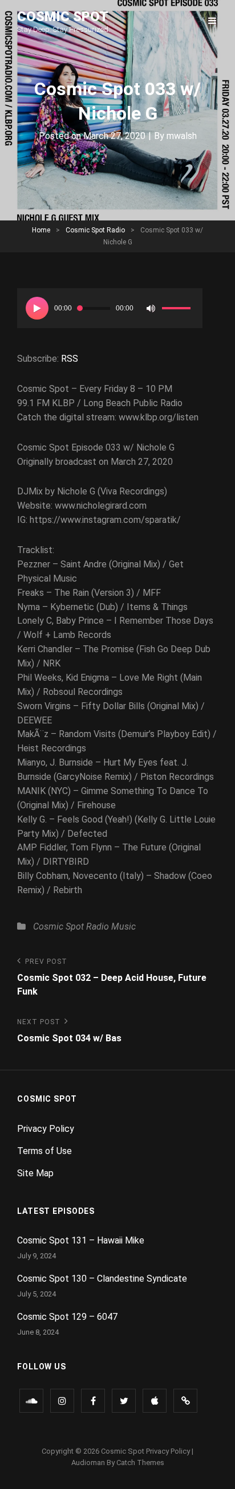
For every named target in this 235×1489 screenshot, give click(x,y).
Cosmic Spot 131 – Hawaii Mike (80, 1240)
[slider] (178, 310)
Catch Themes (140, 1462)
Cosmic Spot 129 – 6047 (67, 1316)
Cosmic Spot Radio (95, 230)
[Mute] (150, 308)
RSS (69, 358)
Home (41, 230)
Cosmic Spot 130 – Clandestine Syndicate (102, 1278)
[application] (109, 308)
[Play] (37, 308)
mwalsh (182, 135)
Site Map (35, 1173)
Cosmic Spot (62, 16)
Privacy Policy (45, 1128)
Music (123, 926)
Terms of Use (44, 1151)
